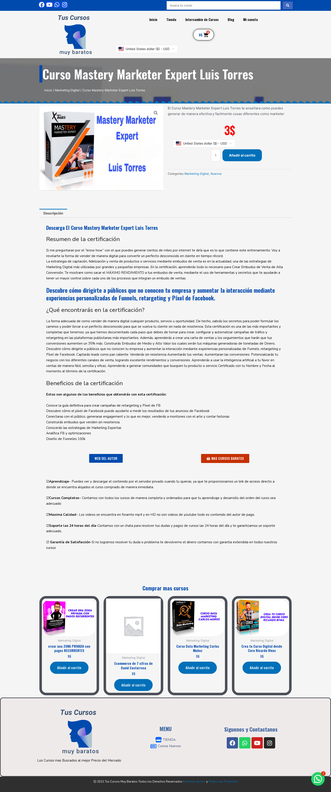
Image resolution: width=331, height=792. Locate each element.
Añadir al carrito (242, 155)
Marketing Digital (67, 90)
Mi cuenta (250, 19)
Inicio (153, 19)
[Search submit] (288, 5)
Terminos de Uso (194, 782)
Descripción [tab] (53, 213)
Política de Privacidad (223, 782)
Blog (231, 19)
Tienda (171, 19)
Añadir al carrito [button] (69, 667)
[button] (156, 113)
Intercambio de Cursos (202, 19)
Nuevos (216, 173)
